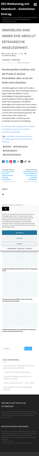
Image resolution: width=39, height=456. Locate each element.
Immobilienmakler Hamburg (13, 155)
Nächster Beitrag (30, 174)
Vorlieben (19, 244)
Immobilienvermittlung (9, 55)
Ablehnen (19, 238)
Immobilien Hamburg (23, 136)
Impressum (29, 248)
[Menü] (35, 4)
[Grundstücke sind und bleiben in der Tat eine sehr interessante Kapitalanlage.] (20, 296)
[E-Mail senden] (25, 162)
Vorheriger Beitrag (8, 174)
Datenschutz (21, 248)
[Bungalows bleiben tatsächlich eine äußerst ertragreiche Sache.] (20, 266)
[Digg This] (21, 162)
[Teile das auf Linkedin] (14, 162)
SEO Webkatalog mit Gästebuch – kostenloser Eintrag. (18, 9)
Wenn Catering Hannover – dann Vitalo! (19, 383)
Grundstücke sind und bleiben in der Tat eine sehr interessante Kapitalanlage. (17, 300)
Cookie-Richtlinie (11, 248)
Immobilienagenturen (10, 139)
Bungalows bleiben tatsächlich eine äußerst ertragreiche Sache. (19, 270)
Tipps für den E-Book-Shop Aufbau (17, 372)
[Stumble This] (18, 162)
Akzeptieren (19, 232)
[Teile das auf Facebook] (3, 162)
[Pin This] (10, 162)
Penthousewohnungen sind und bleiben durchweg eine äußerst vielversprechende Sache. (19, 330)
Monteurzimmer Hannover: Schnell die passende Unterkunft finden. (18, 367)
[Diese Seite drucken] (29, 162)
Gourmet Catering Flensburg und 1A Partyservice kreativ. (17, 377)
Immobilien (10, 136)
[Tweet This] (7, 162)
